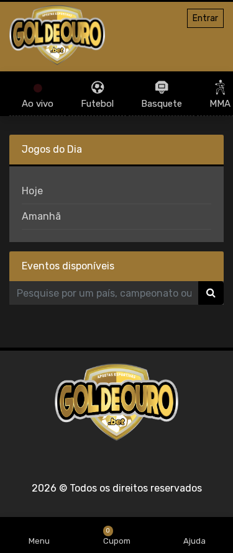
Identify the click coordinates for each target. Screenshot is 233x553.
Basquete (161, 103)
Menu (39, 541)
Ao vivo (37, 103)
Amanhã (41, 216)
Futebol (97, 103)
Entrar (205, 18)
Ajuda (194, 541)
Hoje (32, 191)
